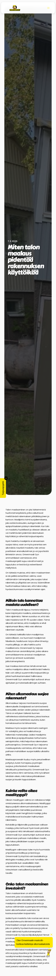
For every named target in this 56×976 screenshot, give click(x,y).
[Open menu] (48, 8)
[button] (3, 488)
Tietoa (23, 241)
